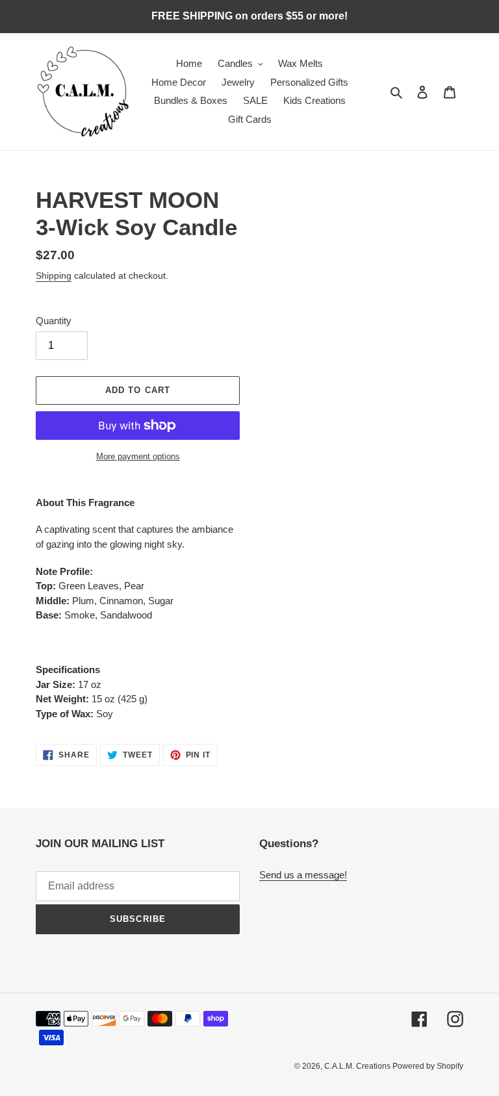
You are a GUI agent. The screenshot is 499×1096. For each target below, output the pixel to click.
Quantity (53, 320)
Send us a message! (303, 874)
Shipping (53, 275)
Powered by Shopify (427, 1066)
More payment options (138, 456)
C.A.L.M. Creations (358, 1066)
